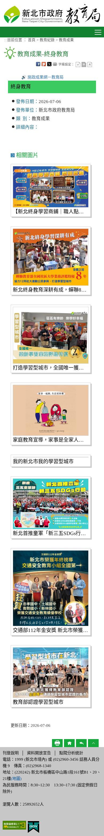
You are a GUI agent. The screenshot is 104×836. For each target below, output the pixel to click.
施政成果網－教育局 (45, 77)
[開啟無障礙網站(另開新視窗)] (14, 825)
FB (38, 64)
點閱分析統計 (71, 753)
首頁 (31, 40)
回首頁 (69, 743)
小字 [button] (78, 64)
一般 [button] (84, 64)
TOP (93, 743)
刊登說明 (11, 753)
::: (5, 40)
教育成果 (66, 40)
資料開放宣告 (39, 753)
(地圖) (16, 778)
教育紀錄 (47, 40)
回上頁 (81, 743)
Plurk (44, 64)
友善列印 (55, 64)
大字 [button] (89, 64)
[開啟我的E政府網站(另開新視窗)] (33, 827)
